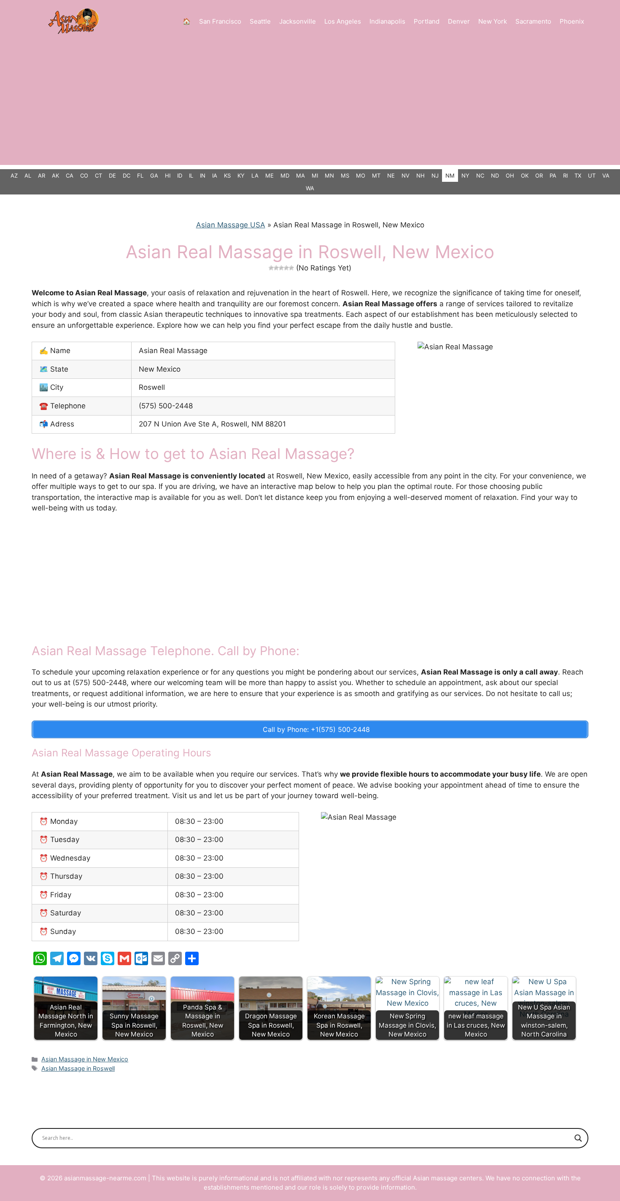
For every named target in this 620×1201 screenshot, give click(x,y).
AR (41, 175)
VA (605, 175)
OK (524, 175)
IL (191, 175)
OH (510, 175)
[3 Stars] (281, 267)
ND (495, 175)
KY (241, 175)
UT (592, 175)
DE (112, 175)
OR (539, 175)
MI (315, 175)
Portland (426, 21)
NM (450, 175)
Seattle (260, 21)
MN (329, 175)
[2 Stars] (276, 267)
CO (84, 175)
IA (214, 175)
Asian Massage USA (230, 225)
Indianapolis (387, 21)
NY (465, 175)
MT (376, 175)
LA (255, 175)
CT (98, 175)
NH (420, 175)
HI (167, 175)
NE (391, 175)
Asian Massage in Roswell (78, 1068)
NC (480, 175)
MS (345, 175)
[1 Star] (271, 267)
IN (202, 175)
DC (126, 175)
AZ (14, 175)
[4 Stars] (286, 267)
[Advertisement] (310, 106)
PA (553, 175)
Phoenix (572, 21)
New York (492, 21)
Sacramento (533, 21)
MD (284, 175)
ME (269, 175)
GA (154, 175)
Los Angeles (342, 21)
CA (69, 175)
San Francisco (220, 21)
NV (406, 175)
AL (27, 175)
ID (179, 175)
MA (300, 175)
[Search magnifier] (578, 1138)
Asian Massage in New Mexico (84, 1059)
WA (310, 188)
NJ (435, 175)
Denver (459, 21)
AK (55, 175)
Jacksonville (297, 21)
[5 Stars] (291, 267)
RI (565, 175)
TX (577, 175)
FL (140, 175)
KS (227, 175)
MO (360, 175)
